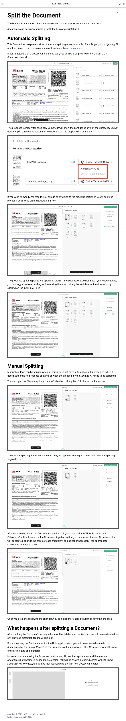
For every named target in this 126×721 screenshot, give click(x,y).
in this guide (73, 48)
